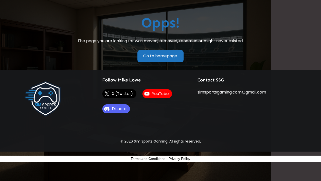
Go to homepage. (160, 56)
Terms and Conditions (148, 159)
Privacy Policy (179, 159)
